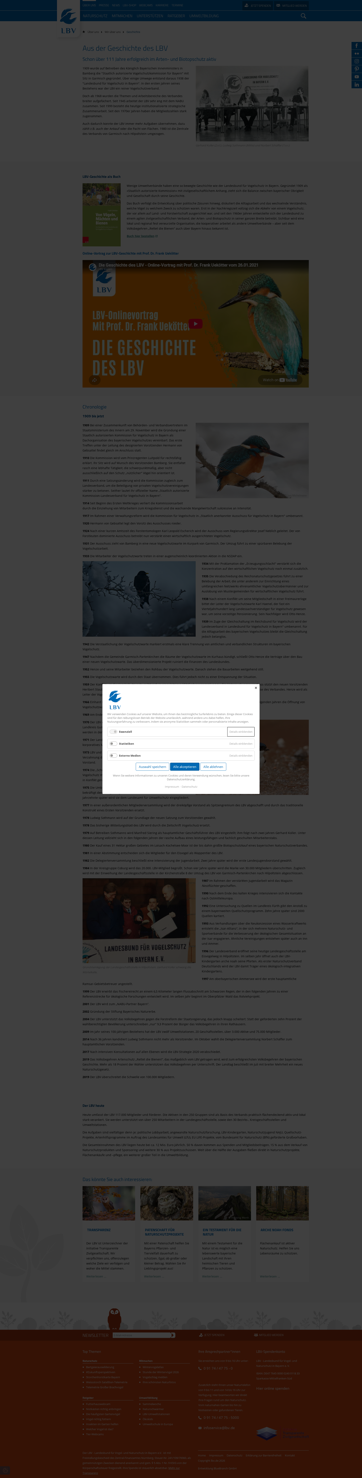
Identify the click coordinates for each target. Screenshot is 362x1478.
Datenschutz (189, 786)
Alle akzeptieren (184, 767)
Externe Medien (130, 755)
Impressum (172, 786)
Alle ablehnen (213, 767)
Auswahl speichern (152, 767)
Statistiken (126, 744)
